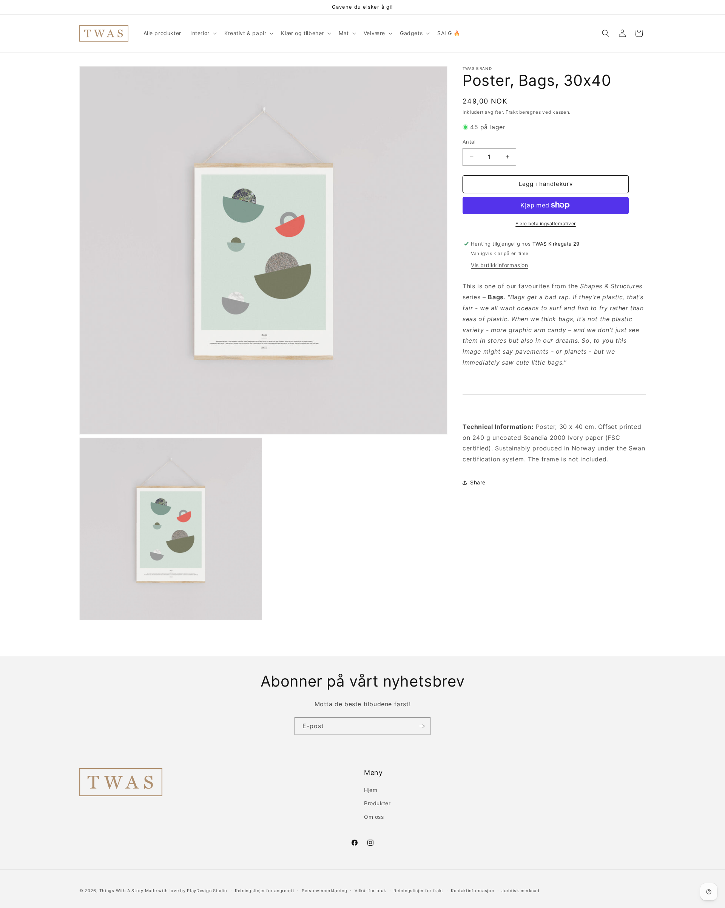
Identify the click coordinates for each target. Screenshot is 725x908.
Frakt (512, 112)
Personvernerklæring (324, 890)
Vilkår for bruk (370, 890)
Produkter (377, 803)
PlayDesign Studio (207, 890)
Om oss (374, 817)
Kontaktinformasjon (472, 890)
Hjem (370, 790)
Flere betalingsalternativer (545, 223)
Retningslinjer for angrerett (265, 890)
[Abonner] (421, 726)
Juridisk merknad (520, 890)
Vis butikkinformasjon (499, 265)
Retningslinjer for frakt (418, 890)
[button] (203, 33)
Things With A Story (121, 890)
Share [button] (478, 482)
